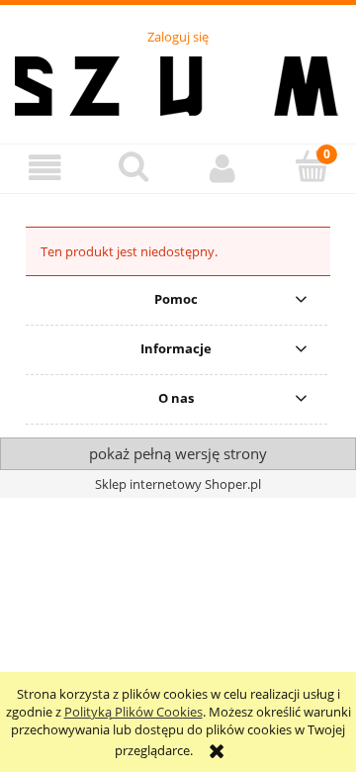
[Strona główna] (178, 83)
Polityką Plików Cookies (133, 712)
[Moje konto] (222, 168)
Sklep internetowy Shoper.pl (178, 484)
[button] (44, 168)
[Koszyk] (311, 166)
